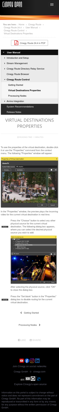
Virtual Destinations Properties (18, 33)
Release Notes (14, 111)
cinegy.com (39, 371)
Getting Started (15, 84)
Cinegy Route (34, 24)
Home (21, 24)
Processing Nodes (17, 95)
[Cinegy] (12, 4)
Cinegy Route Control (14, 30)
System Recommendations (20, 106)
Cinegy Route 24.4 (13, 27)
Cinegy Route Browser (18, 74)
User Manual (32, 27)
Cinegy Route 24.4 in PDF (32, 42)
